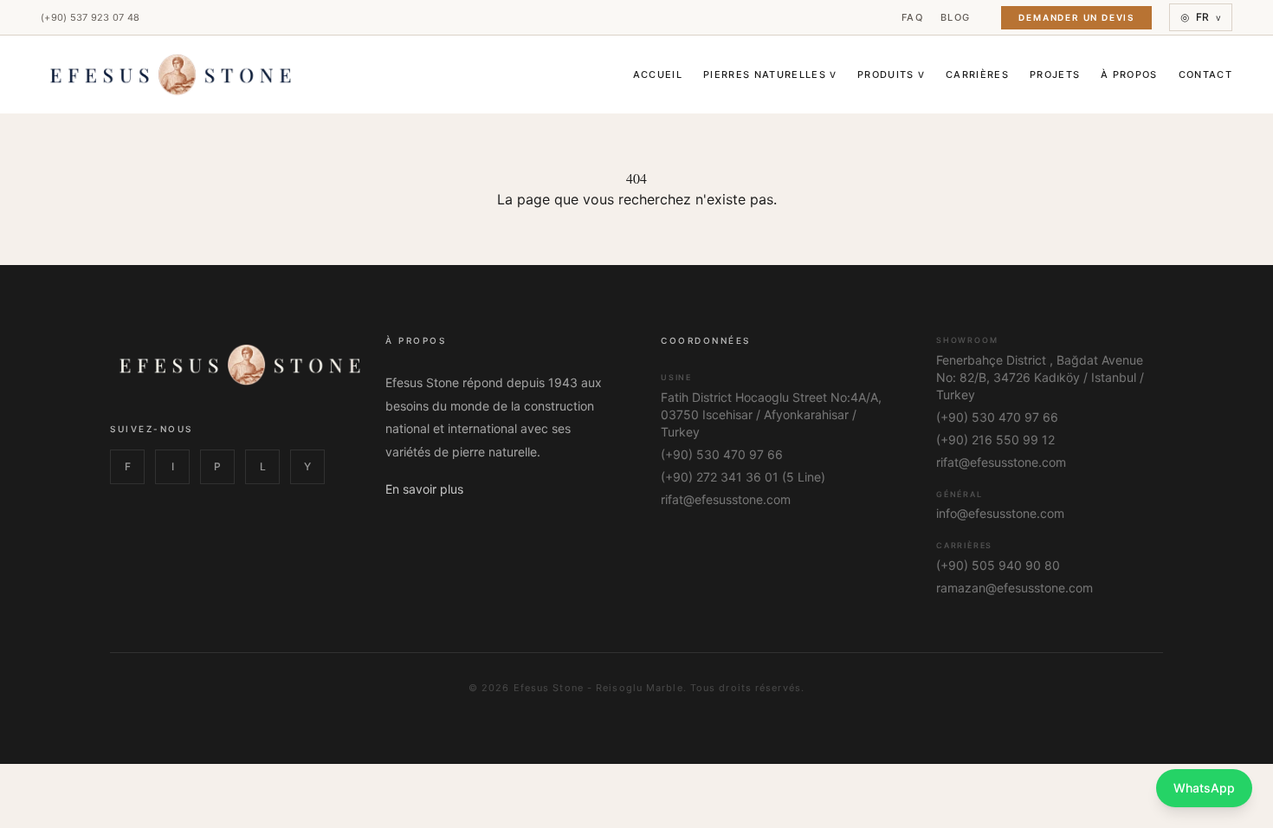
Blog (955, 17)
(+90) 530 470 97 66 (722, 454)
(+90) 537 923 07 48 (90, 17)
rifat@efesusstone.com (726, 499)
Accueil (657, 74)
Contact (1205, 74)
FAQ (912, 17)
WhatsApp (1204, 787)
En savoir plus (424, 489)
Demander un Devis (1076, 17)
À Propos (1129, 74)
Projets (1055, 74)
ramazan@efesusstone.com (1014, 587)
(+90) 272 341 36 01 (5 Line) (743, 476)
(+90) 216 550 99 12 (995, 439)
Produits (891, 74)
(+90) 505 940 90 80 (998, 565)
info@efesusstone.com (1000, 513)
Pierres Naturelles (770, 74)
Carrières (977, 74)
